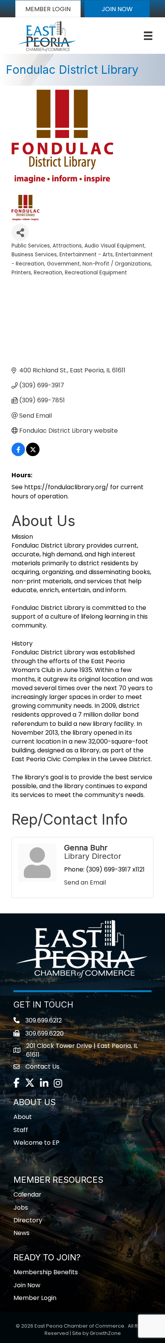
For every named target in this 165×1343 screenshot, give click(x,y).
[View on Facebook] (18, 454)
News (21, 1232)
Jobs (20, 1207)
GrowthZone (105, 1333)
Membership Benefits (45, 1272)
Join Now (26, 1285)
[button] (48, 8)
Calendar (27, 1194)
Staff (20, 1130)
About (22, 1116)
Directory (27, 1220)
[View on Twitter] (33, 454)
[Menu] (148, 36)
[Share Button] (20, 232)
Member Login (34, 1297)
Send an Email (85, 882)
